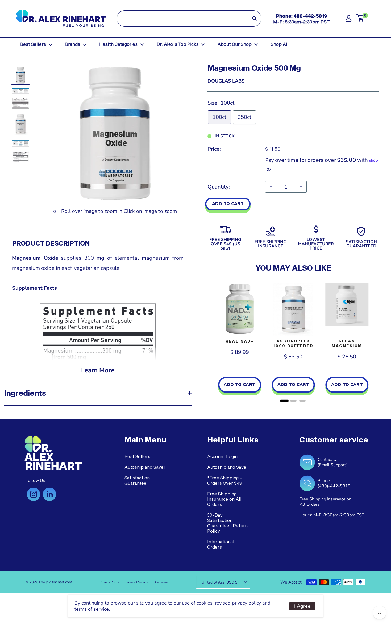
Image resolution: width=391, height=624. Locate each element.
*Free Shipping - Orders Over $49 (224, 480)
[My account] (349, 20)
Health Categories (118, 44)
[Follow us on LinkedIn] (49, 494)
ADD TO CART (228, 204)
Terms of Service (136, 582)
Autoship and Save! (144, 467)
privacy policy (246, 603)
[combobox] (182, 18)
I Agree (302, 606)
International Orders (220, 544)
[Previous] (212, 340)
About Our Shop (235, 44)
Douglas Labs (225, 81)
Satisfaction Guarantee (137, 480)
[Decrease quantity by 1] (271, 186)
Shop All (280, 44)
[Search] (254, 18)
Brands (72, 44)
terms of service (91, 609)
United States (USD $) (220, 582)
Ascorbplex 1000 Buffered (293, 343)
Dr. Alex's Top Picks (177, 44)
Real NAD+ (240, 341)
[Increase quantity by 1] (300, 186)
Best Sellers (33, 44)
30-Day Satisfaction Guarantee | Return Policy (227, 522)
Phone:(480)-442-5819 (334, 483)
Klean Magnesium (347, 343)
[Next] (373, 340)
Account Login (222, 456)
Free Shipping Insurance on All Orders (224, 499)
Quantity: (218, 186)
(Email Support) (333, 465)
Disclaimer (161, 582)
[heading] (145, 439)
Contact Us (328, 459)
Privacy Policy (109, 582)
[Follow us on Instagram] (33, 494)
